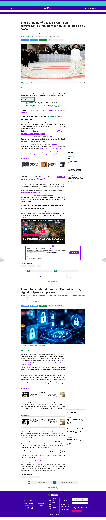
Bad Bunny (52, 116)
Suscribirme (77, 511)
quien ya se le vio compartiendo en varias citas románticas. (42, 155)
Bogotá (16, 11)
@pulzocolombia (29, 102)
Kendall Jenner (31, 265)
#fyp (42, 106)
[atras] (61, 165)
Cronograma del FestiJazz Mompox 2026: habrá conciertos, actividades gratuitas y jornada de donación (75, 169)
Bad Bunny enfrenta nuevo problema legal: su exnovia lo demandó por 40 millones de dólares (52, 164)
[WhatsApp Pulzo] (95, 9)
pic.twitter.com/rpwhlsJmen (33, 133)
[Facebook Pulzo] (83, 9)
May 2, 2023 (49, 136)
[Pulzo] (48, 8)
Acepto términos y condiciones (79, 505)
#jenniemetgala (38, 106)
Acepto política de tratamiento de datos (35, 258)
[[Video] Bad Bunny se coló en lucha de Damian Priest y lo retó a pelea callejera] (63, 164)
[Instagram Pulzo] (93, 9)
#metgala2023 (58, 105)
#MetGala (61, 131)
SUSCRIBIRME (74, 252)
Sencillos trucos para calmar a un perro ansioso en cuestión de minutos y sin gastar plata (74, 276)
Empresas (38, 476)
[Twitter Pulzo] (85, 9)
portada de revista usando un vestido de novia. (51, 148)
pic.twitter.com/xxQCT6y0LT (33, 192)
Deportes (24, 11)
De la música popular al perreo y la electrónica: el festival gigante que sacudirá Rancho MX (75, 160)
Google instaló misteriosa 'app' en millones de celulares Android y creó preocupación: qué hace (75, 421)
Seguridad (31, 476)
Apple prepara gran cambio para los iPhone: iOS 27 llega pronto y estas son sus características (34, 394)
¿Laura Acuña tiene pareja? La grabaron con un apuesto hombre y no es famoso (75, 178)
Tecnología (32, 11)
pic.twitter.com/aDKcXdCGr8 (33, 141)
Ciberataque (24, 476)
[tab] (39, 271)
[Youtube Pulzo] (90, 9)
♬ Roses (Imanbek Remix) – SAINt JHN (52, 106)
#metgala (53, 105)
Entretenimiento (26, 36)
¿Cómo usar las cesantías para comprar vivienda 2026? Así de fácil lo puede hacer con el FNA (46, 276)
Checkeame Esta (56, 11)
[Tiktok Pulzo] (88, 9)
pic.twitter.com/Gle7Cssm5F (33, 179)
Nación (9, 11)
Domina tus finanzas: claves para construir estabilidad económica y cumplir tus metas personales (33, 276)
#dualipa (27, 106)
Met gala (39, 265)
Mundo (40, 11)
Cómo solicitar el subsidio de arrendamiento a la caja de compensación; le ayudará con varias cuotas (61, 276)
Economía (48, 11)
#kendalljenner (32, 106)
